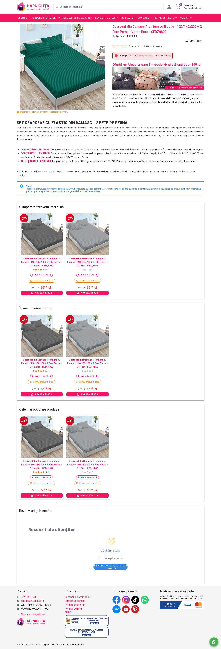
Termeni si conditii (75, 600)
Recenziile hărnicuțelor (77, 597)
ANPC (68, 612)
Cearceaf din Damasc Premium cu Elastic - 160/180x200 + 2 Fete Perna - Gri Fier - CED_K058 (87, 262)
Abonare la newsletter (33, 614)
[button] (24, 18)
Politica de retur (74, 608)
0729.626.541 (28, 597)
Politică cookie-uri (75, 604)
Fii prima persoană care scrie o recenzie (110, 567)
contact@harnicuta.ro (32, 600)
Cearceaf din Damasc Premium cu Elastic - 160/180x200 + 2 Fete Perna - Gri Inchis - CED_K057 (41, 262)
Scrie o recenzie (153, 46)
